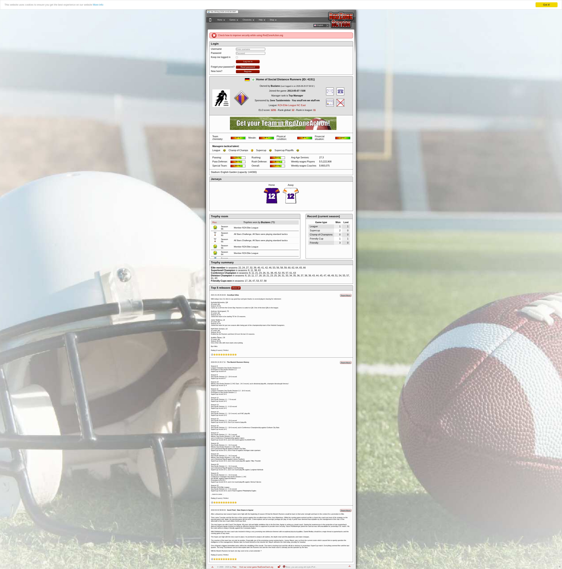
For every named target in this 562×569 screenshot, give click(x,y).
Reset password (248, 67)
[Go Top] (212, 567)
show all (236, 288)
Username (216, 49)
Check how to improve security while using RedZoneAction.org (250, 35)
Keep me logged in (221, 57)
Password (216, 53)
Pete (234, 567)
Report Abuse (346, 295)
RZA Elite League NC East (292, 105)
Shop (270, 20)
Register (248, 71)
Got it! (546, 4)
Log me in (247, 61)
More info (98, 5)
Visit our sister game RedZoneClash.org (256, 567)
